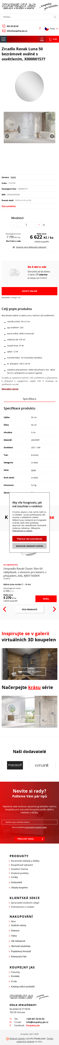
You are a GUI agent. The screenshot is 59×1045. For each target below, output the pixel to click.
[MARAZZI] (41, 765)
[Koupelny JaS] (29, 6)
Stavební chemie (19, 869)
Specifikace (29, 399)
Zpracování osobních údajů (25, 902)
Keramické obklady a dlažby (25, 860)
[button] (7, 136)
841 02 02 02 (12, 26)
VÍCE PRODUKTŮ (29, 609)
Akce (13, 921)
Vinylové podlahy (20, 873)
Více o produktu (9, 206)
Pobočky (15, 972)
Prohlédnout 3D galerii (29, 671)
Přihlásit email (25, 839)
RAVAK (13, 177)
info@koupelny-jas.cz (17, 31)
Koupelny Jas (33, 1025)
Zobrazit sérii (29, 719)
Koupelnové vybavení (22, 864)
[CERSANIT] (15, 765)
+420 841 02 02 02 (35, 1018)
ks (44, 224)
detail (46, 598)
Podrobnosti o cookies (22, 906)
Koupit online (29, 291)
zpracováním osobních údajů (36, 827)
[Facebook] (40, 28)
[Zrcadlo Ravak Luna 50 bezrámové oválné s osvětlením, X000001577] (29, 86)
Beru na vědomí (29, 827)
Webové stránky (17, 1038)
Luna (33, 470)
